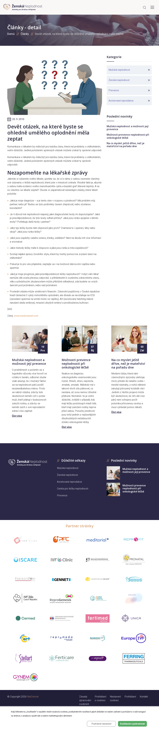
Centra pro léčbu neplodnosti (72, 488)
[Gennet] (61, 579)
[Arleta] (133, 598)
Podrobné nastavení (101, 724)
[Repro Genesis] (61, 598)
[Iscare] (25, 560)
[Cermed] (25, 618)
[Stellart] (25, 658)
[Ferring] (133, 658)
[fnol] (61, 618)
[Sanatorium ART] (97, 638)
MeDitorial (33, 696)
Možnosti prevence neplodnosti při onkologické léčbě (128, 136)
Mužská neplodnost (119, 69)
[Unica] (133, 618)
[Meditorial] (97, 539)
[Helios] (97, 579)
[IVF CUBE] (25, 539)
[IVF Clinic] (61, 560)
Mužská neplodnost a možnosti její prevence (127, 128)
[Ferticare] (61, 658)
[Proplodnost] (97, 658)
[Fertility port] (25, 579)
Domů (11, 33)
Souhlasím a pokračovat (132, 724)
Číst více (17, 415)
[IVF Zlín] (25, 598)
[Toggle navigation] (152, 7)
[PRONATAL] (133, 560)
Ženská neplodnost (119, 80)
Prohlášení (130, 696)
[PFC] (61, 539)
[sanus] (133, 579)
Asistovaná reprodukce (121, 100)
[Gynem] (25, 677)
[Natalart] (25, 638)
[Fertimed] (97, 618)
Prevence (114, 90)
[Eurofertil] (98, 598)
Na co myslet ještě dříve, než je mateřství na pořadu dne (125, 145)
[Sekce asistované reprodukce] (97, 560)
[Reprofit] (133, 539)
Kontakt (144, 696)
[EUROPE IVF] (133, 638)
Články (25, 33)
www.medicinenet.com (26, 315)
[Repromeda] (61, 638)
